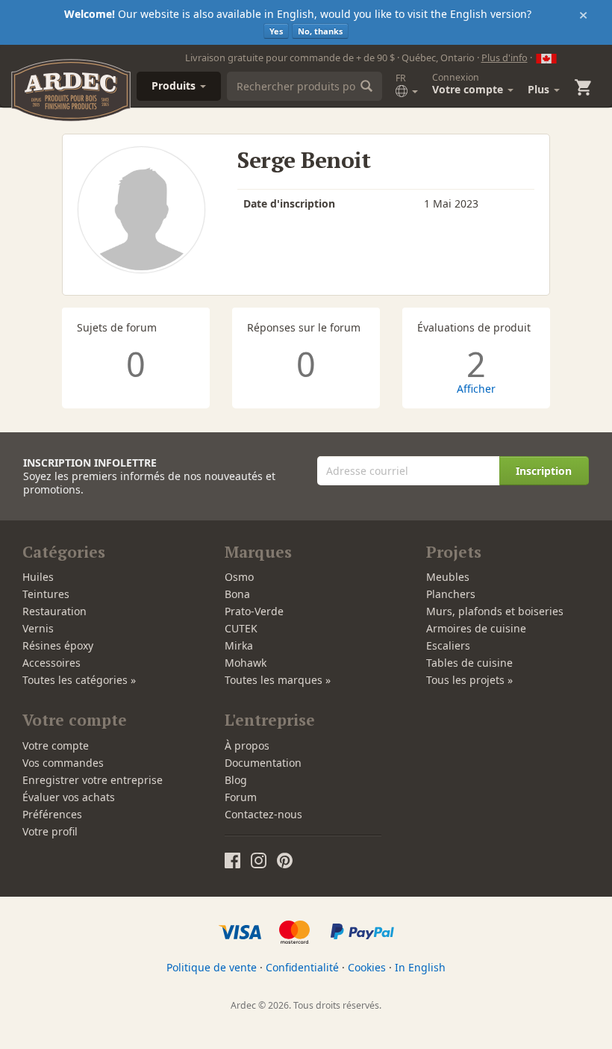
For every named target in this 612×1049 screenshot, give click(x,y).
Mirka (239, 645)
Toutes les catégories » (79, 680)
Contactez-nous (263, 814)
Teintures (45, 594)
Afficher (476, 389)
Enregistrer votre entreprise (92, 780)
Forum (241, 797)
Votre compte (55, 745)
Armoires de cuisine (476, 628)
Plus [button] (540, 89)
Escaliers (448, 645)
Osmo (239, 577)
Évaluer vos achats (68, 797)
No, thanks (320, 31)
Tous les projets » (469, 680)
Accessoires (51, 663)
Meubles (447, 577)
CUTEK (241, 628)
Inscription (544, 471)
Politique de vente (211, 967)
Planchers (450, 594)
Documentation (263, 763)
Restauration (54, 611)
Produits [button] (175, 85)
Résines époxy (57, 645)
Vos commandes (63, 763)
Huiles (38, 577)
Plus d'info (504, 57)
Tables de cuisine (469, 663)
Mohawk (245, 663)
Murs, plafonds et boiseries (494, 611)
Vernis (38, 628)
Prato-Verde (254, 611)
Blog (236, 780)
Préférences (52, 814)
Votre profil (50, 831)
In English (420, 967)
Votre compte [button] (469, 83)
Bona (237, 594)
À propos (247, 745)
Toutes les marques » (278, 680)
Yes (276, 31)
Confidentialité (302, 967)
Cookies (367, 967)
